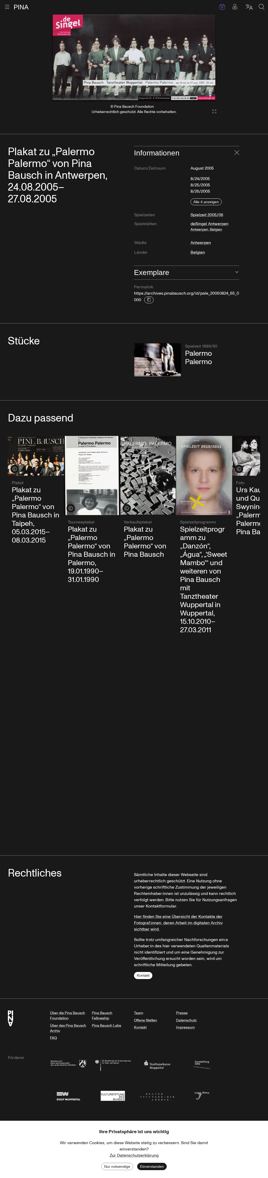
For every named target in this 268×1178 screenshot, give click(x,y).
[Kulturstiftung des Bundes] (112, 1095)
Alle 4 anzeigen (206, 202)
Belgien (198, 252)
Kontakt (143, 975)
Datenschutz (186, 1020)
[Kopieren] (149, 299)
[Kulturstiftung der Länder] (157, 1095)
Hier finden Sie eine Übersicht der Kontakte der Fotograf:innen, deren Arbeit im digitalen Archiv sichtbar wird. (178, 923)
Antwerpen (201, 243)
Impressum (185, 1027)
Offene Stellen (145, 1020)
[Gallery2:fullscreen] (212, 111)
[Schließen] (236, 153)
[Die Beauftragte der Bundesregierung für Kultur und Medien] (112, 1065)
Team (138, 1013)
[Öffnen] (236, 272)
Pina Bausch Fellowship (102, 1016)
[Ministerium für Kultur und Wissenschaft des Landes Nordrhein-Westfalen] (68, 1065)
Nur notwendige (117, 1166)
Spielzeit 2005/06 (207, 215)
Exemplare (151, 272)
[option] (134, 57)
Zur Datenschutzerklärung (134, 1155)
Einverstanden (152, 1166)
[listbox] (134, 57)
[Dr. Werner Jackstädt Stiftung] (201, 1095)
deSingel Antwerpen (209, 226)
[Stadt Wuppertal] (68, 1095)
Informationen (157, 153)
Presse (182, 1013)
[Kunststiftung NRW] (201, 1065)
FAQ (53, 1037)
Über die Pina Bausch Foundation (67, 1016)
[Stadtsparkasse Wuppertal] (157, 1065)
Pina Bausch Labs (106, 1025)
